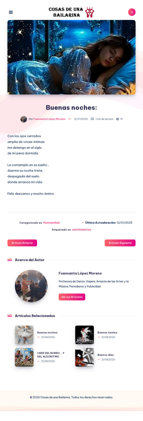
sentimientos (81, 229)
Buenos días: (106, 354)
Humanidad (51, 222)
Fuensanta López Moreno (80, 273)
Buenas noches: (47, 332)
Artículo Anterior (22, 242)
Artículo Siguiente (120, 242)
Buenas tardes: (108, 332)
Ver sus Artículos (71, 296)
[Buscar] (132, 12)
